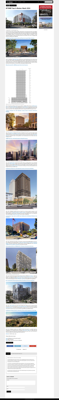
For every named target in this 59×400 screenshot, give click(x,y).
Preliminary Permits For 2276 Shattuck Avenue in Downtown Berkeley (20, 168)
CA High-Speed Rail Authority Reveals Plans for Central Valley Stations (20, 38)
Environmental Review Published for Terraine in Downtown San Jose (19, 246)
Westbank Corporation (21, 278)
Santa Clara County (26, 330)
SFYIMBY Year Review (9, 342)
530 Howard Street (15, 165)
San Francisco (25, 106)
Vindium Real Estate (16, 214)
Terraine (31, 275)
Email (7, 388)
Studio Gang (16, 277)
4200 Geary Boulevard (23, 242)
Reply (20, 357)
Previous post (19, 349)
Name (7, 386)
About (16, 1)
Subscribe (19, 1)
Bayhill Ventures (12, 162)
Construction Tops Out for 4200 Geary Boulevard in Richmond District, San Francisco (21, 216)
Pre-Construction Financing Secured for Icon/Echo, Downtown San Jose (20, 280)
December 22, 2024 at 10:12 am (14, 357)
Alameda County (22, 212)
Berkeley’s (11, 132)
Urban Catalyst (12, 305)
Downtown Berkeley (15, 212)
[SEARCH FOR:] (49, 1)
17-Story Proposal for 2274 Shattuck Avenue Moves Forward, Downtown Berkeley (21, 111)
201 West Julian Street (21, 276)
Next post (24, 349)
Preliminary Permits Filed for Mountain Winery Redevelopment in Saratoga (21, 310)
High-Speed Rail (15, 59)
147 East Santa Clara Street (22, 306)
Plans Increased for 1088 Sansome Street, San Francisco (17, 65)
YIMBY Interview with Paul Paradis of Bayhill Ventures (17, 138)
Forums (24, 1)
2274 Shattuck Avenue (16, 133)
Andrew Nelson (8, 30)
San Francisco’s (30, 242)
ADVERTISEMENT (45, 29)
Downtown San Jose (30, 276)
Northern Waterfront (13, 106)
